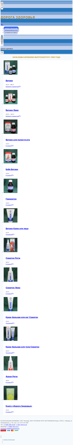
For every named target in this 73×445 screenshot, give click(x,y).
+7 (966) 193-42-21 (13, 426)
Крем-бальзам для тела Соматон (22, 347)
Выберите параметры (12, 86)
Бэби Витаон (12, 169)
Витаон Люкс (12, 110)
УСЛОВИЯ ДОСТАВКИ (10, 32)
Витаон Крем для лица (17, 228)
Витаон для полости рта (18, 140)
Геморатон (11, 199)
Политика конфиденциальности (10, 428)
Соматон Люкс (13, 287)
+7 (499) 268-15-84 (9, 424)
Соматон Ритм (13, 258)
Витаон (9, 80)
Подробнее (9, 234)
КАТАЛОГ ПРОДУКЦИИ (11, 28)
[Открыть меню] (2, 52)
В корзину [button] (9, 146)
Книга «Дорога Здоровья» (19, 406)
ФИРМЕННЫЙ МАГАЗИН (11, 30)
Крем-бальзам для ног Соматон (22, 317)
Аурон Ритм (12, 376)
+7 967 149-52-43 (21, 424)
